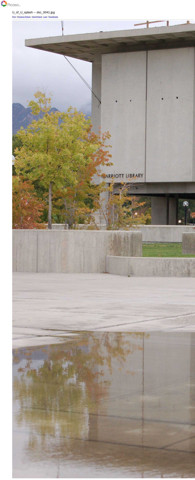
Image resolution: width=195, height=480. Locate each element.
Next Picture (37, 17)
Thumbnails (53, 17)
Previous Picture (24, 17)
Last (45, 17)
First (14, 17)
